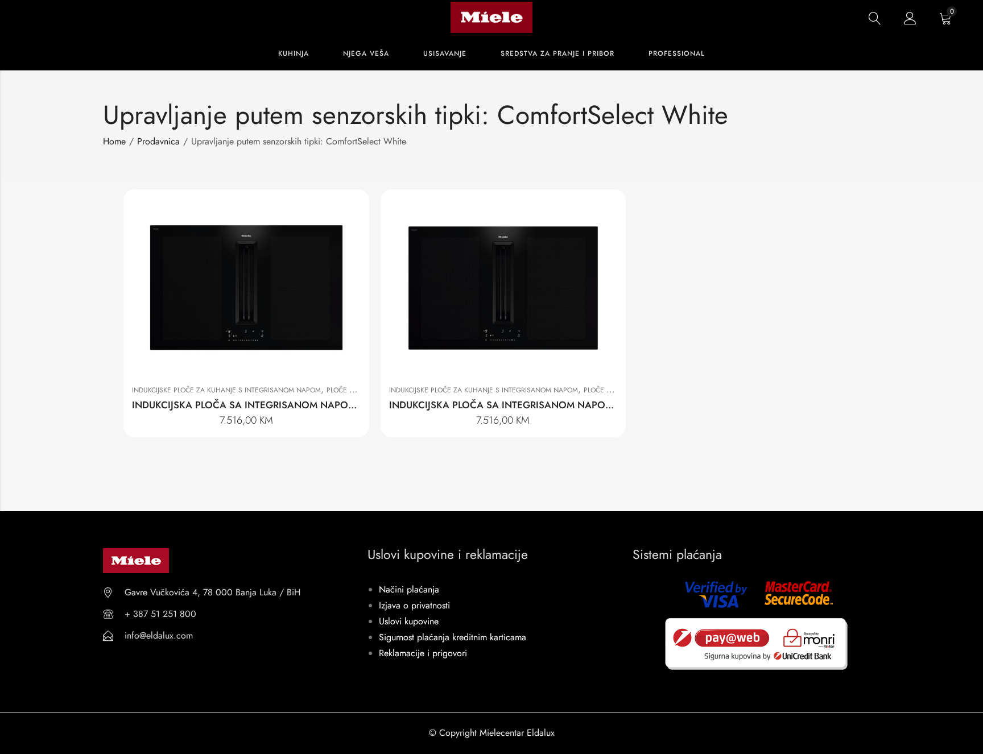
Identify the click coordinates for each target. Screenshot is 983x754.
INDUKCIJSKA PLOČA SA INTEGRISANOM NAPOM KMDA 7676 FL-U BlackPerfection (315, 405)
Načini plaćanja (409, 589)
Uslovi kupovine (409, 621)
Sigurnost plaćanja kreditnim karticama (452, 637)
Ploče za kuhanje (358, 390)
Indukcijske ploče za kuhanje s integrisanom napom (226, 390)
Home (114, 141)
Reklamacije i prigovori (423, 653)
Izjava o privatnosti (414, 605)
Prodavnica (158, 141)
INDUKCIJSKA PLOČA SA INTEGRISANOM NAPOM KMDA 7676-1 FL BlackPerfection (572, 405)
